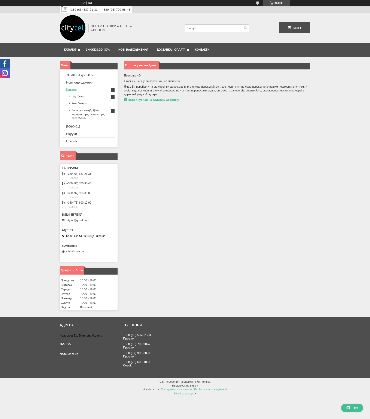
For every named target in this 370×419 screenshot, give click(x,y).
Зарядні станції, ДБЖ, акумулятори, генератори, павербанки (88, 114)
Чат (355, 408)
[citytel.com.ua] (72, 28)
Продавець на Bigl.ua (185, 385)
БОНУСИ (73, 126)
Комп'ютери (79, 103)
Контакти (202, 49)
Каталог (70, 49)
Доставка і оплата (171, 49)
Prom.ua (205, 381)
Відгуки (71, 134)
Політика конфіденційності (210, 389)
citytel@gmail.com (77, 220)
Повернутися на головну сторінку (153, 99)
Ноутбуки (78, 96)
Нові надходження (133, 49)
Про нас (72, 141)
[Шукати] (245, 28)
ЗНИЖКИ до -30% (98, 49)
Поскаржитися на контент (176, 389)
